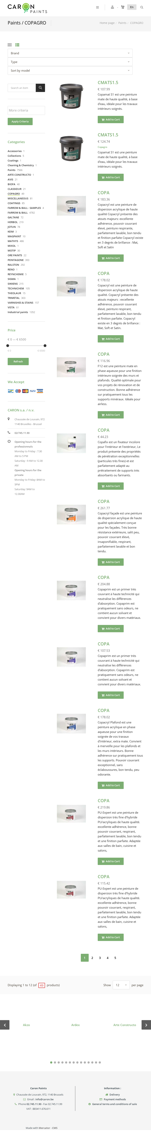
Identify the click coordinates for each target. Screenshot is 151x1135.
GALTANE (13, 217)
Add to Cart (112, 119)
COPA (104, 192)
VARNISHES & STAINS (20, 302)
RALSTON (13, 264)
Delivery (115, 1094)
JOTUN (12, 227)
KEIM (11, 231)
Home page (107, 23)
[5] (66, 1062)
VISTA (11, 307)
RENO (11, 269)
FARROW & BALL (18, 212)
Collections (14, 156)
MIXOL (12, 246)
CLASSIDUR (14, 189)
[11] (88, 1062)
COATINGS (14, 203)
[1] (51, 1062)
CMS (54, 1128)
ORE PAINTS (15, 255)
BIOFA (11, 184)
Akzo (26, 1025)
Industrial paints (18, 312)
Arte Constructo (124, 1025)
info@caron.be (44, 1099)
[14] (100, 1062)
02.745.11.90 (34, 1104)
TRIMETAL (14, 298)
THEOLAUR (14, 293)
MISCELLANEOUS (18, 198)
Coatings (13, 160)
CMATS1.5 (108, 82)
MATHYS (13, 241)
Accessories (15, 151)
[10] (85, 1062)
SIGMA (12, 279)
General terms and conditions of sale (114, 1104)
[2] (55, 1062)
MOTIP (12, 250)
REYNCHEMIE (16, 274)
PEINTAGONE (16, 260)
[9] (81, 1062)
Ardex (75, 1025)
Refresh (18, 361)
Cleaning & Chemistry (21, 165)
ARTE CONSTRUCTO (19, 174)
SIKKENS (13, 283)
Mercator (44, 1128)
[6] (70, 1062)
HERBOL (13, 222)
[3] (59, 1062)
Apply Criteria (20, 121)
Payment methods (115, 1099)
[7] (74, 1062)
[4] (62, 1062)
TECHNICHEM (16, 288)
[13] (96, 1062)
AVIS (10, 179)
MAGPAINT (14, 236)
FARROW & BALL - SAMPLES (24, 208)
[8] (77, 1062)
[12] (92, 1062)
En (132, 7)
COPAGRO (14, 193)
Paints (122, 23)
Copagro (102, 147)
